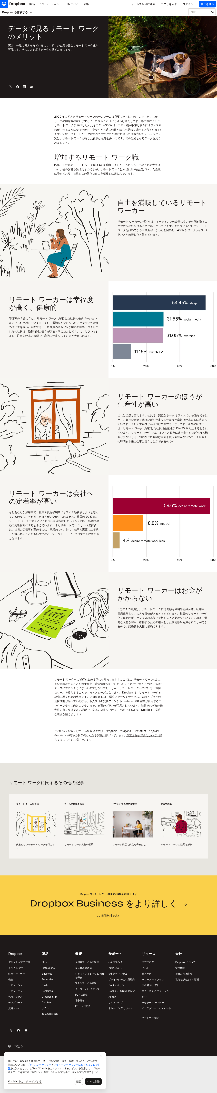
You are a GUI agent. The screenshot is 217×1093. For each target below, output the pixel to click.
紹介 (144, 996)
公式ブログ (148, 962)
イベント (146, 967)
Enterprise (47, 979)
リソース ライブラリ (153, 979)
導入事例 (146, 973)
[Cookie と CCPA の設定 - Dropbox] (55, 1070)
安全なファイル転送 (85, 983)
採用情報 (180, 967)
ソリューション (16, 985)
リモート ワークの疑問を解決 (176, 844)
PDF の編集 (81, 994)
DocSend (47, 1002)
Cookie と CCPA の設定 (121, 990)
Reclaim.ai (48, 990)
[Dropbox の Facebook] (18, 1030)
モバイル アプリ (17, 967)
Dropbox (127, 692)
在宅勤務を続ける (133, 129)
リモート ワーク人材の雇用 (78, 844)
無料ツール (14, 1008)
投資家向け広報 (183, 973)
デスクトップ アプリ (19, 962)
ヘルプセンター (116, 962)
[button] (108, 145)
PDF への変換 (82, 1006)
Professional (48, 967)
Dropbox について (185, 962)
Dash (45, 985)
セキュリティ (15, 990)
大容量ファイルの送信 (87, 962)
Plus (44, 962)
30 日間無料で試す (108, 915)
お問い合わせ (115, 967)
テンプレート (15, 1002)
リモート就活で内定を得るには (129, 844)
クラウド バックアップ (87, 988)
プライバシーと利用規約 (121, 979)
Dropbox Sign (49, 996)
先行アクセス (15, 996)
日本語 (16, 1046)
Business (47, 973)
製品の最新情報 (50, 1014)
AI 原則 (112, 996)
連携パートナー (16, 973)
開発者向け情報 (150, 985)
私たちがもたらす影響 (187, 979)
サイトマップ (115, 1002)
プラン (45, 1008)
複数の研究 (195, 424)
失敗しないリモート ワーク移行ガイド (35, 846)
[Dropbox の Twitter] (11, 1030)
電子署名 (80, 1000)
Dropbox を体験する (15, 12)
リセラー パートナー (153, 1002)
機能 (10, 979)
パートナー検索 (150, 1017)
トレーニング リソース (120, 1008)
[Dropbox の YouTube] (26, 1030)
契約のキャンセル (117, 973)
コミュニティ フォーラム (155, 990)
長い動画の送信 (83, 967)
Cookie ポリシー (117, 985)
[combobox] (199, 12)
